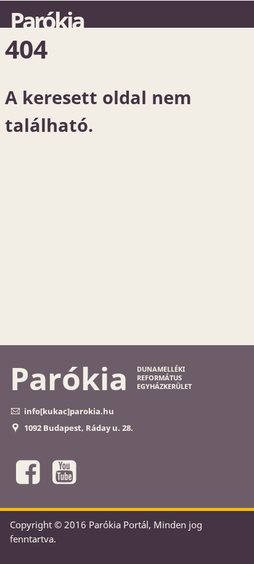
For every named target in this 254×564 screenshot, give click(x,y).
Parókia (46, 20)
